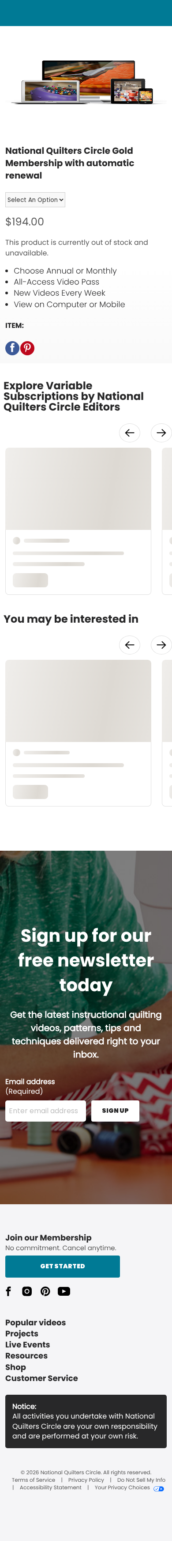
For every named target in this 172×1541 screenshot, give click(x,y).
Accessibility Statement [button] (51, 1488)
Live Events (27, 1345)
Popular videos (35, 1322)
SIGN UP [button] (115, 1110)
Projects (21, 1333)
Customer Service (41, 1378)
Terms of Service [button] (33, 1480)
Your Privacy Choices (122, 1488)
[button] (12, 348)
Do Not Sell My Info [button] (141, 1480)
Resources (26, 1356)
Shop (15, 1367)
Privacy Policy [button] (86, 1480)
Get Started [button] (62, 1266)
